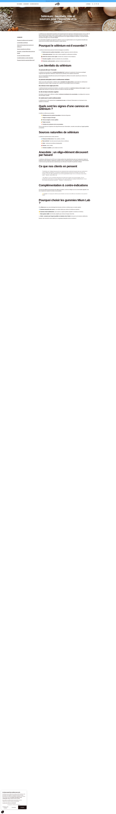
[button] (2, 811)
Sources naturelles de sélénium (23, 49)
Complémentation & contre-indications (25, 57)
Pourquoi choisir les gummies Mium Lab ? (26, 60)
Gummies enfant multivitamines (47, 211)
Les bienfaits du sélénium (22, 42)
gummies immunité (63, 218)
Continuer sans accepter (5, 807)
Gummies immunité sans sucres (47, 209)
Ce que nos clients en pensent (23, 55)
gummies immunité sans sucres (50, 75)
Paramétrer (14, 807)
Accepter (22, 807)
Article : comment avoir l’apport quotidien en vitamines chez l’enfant (55, 216)
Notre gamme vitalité (44, 213)
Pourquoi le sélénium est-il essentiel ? (25, 40)
